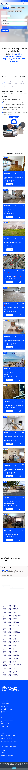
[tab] (4, 83)
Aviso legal (4, 708)
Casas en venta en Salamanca (11, 657)
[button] (4, 163)
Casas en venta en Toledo (10, 668)
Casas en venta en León (9, 642)
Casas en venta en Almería (10, 609)
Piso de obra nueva (6, 721)
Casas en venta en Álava (9, 605)
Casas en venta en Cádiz (9, 621)
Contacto (3, 712)
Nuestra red (4, 704)
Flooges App (4, 753)
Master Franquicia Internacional (9, 741)
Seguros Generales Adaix (7, 755)
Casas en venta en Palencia (10, 654)
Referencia (5, 30)
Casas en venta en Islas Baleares (12, 615)
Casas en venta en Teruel (10, 667)
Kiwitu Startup (4, 756)
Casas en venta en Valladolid (11, 671)
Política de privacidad (6, 709)
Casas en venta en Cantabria (11, 622)
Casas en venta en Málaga (10, 648)
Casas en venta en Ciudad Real (11, 625)
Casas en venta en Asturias (10, 611)
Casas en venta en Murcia (10, 649)
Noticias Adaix (4, 706)
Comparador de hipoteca (7, 728)
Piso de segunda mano (7, 720)
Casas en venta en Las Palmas (11, 641)
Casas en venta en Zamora (10, 674)
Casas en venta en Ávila (9, 612)
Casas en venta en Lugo (9, 645)
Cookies (3, 711)
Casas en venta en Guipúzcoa (11, 634)
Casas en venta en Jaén (9, 638)
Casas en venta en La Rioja (10, 639)
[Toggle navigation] (26, 3)
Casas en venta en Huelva (10, 635)
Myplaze (3, 752)
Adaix (2, 749)
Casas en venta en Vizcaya (10, 672)
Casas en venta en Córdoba (10, 626)
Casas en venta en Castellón (10, 624)
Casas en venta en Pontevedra (11, 655)
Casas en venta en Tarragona (11, 662)
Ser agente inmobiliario (7, 740)
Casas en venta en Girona (10, 629)
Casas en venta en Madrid (10, 647)
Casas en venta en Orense (10, 652)
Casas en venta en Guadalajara (11, 632)
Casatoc (3, 750)
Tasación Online (5, 726)
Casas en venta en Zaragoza (10, 675)
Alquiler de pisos (5, 723)
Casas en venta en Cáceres (10, 619)
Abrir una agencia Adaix (7, 738)
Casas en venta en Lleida (10, 644)
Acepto (14, 767)
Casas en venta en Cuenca (10, 628)
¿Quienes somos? (5, 703)
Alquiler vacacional (6, 724)
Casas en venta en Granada (10, 631)
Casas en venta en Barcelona (11, 616)
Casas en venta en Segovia (10, 658)
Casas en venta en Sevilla (10, 659)
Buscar (14, 27)
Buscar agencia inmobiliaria (8, 735)
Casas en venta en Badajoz (10, 614)
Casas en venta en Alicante (10, 608)
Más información (14, 117)
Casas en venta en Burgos (10, 618)
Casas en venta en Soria (9, 661)
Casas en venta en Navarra (10, 651)
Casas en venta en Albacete (10, 606)
